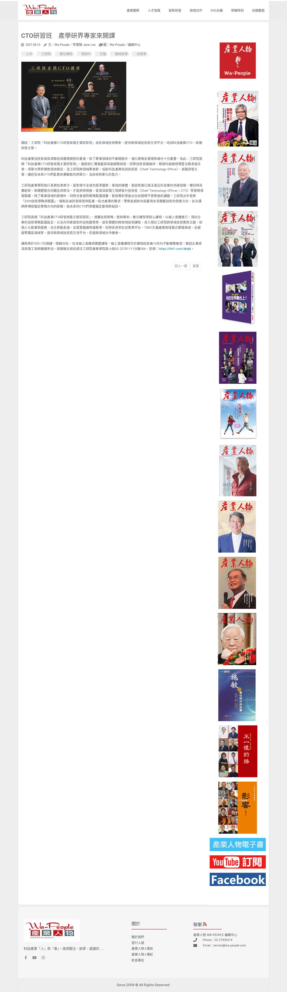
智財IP (86, 54)
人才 (29, 54)
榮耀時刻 (237, 10)
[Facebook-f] (26, 957)
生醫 (103, 54)
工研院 (46, 54)
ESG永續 (217, 10)
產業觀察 (133, 10)
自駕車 (141, 54)
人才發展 (154, 10)
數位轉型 (66, 54)
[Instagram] (43, 957)
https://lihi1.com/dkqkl (175, 249)
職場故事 (121, 54)
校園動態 (258, 10)
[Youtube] (34, 957)
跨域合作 (196, 10)
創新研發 (175, 10)
